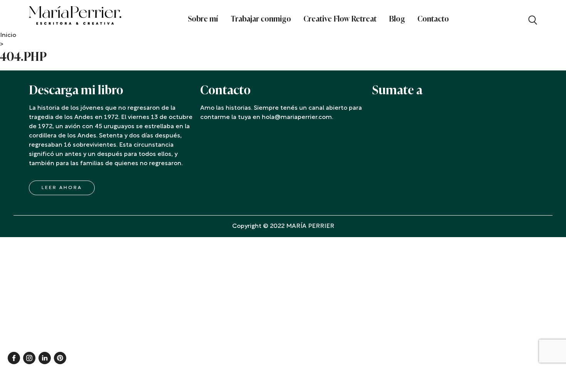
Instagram (29, 358)
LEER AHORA (62, 188)
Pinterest (60, 358)
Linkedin (45, 358)
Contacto (433, 18)
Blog (397, 18)
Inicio (8, 35)
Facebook (14, 358)
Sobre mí (203, 18)
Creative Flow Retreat (340, 18)
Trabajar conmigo (261, 18)
